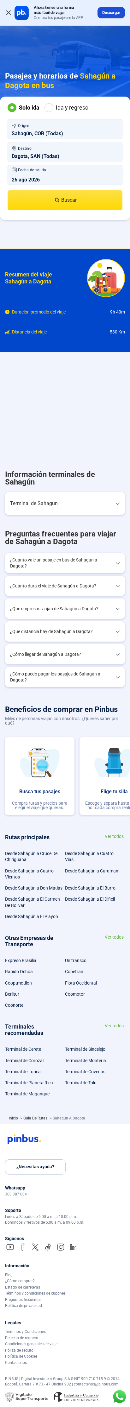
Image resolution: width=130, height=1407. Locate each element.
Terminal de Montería (85, 1060)
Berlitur (12, 994)
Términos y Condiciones (25, 1331)
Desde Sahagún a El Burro (90, 887)
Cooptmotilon (18, 983)
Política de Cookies (21, 1356)
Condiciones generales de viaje (31, 1344)
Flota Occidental (81, 983)
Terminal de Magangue (27, 1093)
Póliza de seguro (19, 1350)
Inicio (14, 1118)
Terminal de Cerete (23, 1049)
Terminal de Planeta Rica (29, 1082)
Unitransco (75, 960)
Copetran (74, 971)
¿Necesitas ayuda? (35, 1166)
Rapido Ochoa (19, 971)
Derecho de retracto (21, 1338)
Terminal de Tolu (81, 1082)
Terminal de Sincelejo (85, 1049)
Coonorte (14, 1005)
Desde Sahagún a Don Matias (33, 887)
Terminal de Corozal (24, 1060)
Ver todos (114, 836)
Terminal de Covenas (85, 1071)
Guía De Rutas (35, 1118)
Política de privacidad (23, 1305)
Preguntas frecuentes (23, 1299)
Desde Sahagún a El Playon (31, 916)
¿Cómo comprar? (20, 1281)
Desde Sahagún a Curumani (92, 870)
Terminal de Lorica (23, 1071)
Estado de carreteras (22, 1287)
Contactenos (16, 1362)
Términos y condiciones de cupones (35, 1293)
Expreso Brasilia (20, 960)
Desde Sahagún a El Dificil (90, 899)
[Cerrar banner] (8, 12)
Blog (9, 1275)
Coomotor (75, 994)
